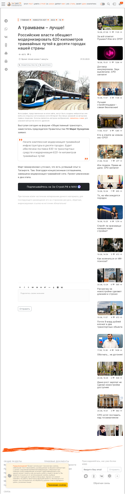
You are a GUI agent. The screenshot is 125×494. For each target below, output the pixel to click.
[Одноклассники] (94, 476)
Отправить (25, 309)
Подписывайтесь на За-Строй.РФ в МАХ (52, 186)
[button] (3, 4)
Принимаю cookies (57, 485)
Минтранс (46, 65)
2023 (53, 20)
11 (110, 32)
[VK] (6, 37)
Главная (25, 20)
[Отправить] (6, 61)
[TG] (6, 21)
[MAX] (86, 476)
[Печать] (6, 53)
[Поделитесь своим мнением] (53, 295)
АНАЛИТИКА (91, 4)
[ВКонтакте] (101, 476)
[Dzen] (117, 476)
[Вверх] (6, 69)
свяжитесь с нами (77, 118)
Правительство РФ (29, 65)
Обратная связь (101, 483)
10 (60, 20)
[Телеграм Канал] (109, 476)
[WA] (6, 29)
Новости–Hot (40, 20)
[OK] (6, 45)
